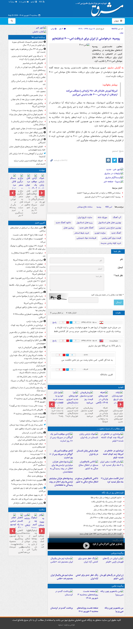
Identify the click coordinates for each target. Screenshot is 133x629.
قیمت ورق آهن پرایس (111, 238)
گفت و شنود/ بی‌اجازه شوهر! (31, 420)
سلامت (42, 509)
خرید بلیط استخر (81, 233)
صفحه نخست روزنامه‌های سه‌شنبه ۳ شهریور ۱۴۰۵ (87, 609)
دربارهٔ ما (12, 2)
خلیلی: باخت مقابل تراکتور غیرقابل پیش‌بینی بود (30, 309)
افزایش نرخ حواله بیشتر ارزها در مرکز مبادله (103, 513)
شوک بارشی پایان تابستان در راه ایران (87, 452)
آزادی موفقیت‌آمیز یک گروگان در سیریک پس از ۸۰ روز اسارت (61, 454)
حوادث (42, 170)
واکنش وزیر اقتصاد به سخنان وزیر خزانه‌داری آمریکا (30, 105)
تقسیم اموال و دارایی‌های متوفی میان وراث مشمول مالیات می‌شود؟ (27, 116)
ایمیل (120, 267)
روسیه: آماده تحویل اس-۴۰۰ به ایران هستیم (103, 196)
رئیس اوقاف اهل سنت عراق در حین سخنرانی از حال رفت (29, 134)
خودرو (120, 387)
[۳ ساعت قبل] (61, 597)
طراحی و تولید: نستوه (66, 624)
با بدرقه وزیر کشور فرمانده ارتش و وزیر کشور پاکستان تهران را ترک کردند (28, 58)
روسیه (99, 206)
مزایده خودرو (100, 233)
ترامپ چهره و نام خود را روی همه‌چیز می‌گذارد (29, 489)
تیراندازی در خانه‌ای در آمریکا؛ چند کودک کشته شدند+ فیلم (113, 454)
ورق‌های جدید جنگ (35, 476)
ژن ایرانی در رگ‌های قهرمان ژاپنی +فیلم (111, 576)
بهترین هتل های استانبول (109, 222)
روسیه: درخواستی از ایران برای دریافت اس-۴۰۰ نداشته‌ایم (86, 38)
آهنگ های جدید (86, 227)
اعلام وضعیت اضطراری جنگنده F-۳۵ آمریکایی (29, 316)
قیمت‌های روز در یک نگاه (112, 492)
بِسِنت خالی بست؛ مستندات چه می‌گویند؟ (26, 405)
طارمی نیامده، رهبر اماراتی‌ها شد (30, 376)
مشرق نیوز (100, 8)
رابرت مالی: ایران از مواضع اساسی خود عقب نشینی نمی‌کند (28, 298)
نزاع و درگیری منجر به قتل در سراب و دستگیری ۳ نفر (20, 203)
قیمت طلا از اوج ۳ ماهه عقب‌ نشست (28, 234)
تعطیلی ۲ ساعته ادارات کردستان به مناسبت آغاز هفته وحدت (30, 266)
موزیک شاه (102, 217)
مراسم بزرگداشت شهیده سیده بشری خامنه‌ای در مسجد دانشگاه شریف (29, 371)
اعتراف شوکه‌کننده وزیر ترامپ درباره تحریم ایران (29, 162)
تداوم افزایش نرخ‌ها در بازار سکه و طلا (106, 497)
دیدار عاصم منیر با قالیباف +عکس (29, 95)
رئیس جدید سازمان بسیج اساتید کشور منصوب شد (28, 90)
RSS (40, 2)
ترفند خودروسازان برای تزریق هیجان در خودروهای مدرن (118, 414)
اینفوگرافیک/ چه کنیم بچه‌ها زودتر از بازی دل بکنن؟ (34, 540)
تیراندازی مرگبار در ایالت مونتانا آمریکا (28, 260)
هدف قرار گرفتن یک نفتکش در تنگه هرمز (26, 332)
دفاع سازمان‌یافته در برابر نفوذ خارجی (28, 336)
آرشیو (33, 2)
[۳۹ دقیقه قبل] (111, 597)
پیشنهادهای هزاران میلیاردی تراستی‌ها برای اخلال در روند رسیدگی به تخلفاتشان (61, 482)
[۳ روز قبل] (101, 401)
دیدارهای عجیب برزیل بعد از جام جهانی (27, 99)
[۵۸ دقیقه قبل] (111, 440)
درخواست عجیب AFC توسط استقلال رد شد (28, 254)
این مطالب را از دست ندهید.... (110, 428)
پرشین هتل (69, 227)
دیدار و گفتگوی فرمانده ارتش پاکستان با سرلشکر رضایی (28, 123)
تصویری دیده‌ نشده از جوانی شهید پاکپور (27, 128)
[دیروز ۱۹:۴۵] (86, 468)
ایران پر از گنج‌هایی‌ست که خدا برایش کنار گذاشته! (27, 155)
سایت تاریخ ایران (85, 217)
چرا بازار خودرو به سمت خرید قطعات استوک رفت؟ (57, 412)
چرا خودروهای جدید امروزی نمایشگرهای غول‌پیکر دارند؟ (72, 412)
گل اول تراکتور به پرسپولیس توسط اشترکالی (30, 141)
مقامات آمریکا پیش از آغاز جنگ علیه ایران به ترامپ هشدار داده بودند (27, 357)
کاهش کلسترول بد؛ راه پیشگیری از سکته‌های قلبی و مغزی (20, 541)
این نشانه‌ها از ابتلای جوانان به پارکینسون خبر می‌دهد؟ (27, 541)
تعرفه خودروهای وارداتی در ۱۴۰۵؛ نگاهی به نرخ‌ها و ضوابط (102, 414)
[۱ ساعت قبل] (86, 440)
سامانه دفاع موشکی (84, 206)
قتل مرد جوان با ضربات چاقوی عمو (27, 199)
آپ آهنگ (117, 217)
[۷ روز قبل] (71, 401)
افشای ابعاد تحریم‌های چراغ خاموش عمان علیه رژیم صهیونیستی (27, 148)
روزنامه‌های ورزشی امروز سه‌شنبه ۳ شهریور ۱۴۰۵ (29, 400)
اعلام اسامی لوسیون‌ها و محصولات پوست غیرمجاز (13, 539)
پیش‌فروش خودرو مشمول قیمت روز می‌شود (87, 412)
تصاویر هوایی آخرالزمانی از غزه (107, 544)
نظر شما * (118, 275)
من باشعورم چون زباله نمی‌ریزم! (114, 609)
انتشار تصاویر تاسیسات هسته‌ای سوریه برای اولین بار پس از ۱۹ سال (28, 43)
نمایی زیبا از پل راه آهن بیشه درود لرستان (26, 424)
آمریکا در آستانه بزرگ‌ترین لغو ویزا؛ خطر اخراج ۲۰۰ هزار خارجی (28, 280)
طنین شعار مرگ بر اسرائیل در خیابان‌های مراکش (27, 229)
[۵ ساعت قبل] (116, 401)
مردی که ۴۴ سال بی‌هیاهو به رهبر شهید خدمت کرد (27, 51)
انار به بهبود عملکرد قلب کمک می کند (28, 495)
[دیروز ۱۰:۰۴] (61, 564)
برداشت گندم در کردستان (61, 608)
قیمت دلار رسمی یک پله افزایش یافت (106, 501)
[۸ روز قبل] (56, 399)
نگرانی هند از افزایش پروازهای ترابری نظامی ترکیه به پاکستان (29, 76)
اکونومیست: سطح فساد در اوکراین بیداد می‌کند (28, 240)
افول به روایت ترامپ (34, 321)
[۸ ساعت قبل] (41, 527)
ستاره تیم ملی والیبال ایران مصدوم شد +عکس (62, 576)
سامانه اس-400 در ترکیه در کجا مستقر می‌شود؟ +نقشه (99, 192)
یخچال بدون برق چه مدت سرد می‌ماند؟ (27, 110)
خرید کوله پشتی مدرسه (111, 243)
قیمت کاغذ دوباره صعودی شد (109, 521)
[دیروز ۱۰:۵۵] (111, 564)
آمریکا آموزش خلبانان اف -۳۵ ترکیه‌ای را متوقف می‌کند (91, 91)
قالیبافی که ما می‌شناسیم (33, 63)
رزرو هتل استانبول (85, 222)
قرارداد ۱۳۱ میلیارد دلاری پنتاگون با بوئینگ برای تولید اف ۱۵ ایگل (27, 247)
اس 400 (108, 206)
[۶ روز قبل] (86, 398)
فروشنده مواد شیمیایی (86, 238)
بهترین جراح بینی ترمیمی (110, 227)
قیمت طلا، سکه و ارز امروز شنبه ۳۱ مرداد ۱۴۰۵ (102, 525)
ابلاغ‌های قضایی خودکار (33, 457)
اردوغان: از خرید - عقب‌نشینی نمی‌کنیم (95, 94)
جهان (117, 21)
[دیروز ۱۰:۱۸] (86, 564)
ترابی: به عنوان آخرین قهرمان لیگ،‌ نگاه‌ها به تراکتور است (27, 287)
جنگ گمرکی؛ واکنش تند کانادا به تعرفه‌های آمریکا (31, 272)
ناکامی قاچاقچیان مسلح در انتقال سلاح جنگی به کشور (86, 480)
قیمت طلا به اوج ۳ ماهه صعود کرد (107, 529)
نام (121, 259)
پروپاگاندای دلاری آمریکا (33, 303)
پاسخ (54, 322)
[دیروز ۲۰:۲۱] (111, 468)
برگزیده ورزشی (117, 553)
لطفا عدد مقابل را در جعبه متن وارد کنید (107, 294)
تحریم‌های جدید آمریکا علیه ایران (29, 394)
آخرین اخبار (40, 223)
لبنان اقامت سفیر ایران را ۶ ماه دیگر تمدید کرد (112, 480)
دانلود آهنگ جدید (63, 222)
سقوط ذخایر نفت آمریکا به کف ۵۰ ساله (27, 499)
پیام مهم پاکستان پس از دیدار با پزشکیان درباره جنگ (27, 389)
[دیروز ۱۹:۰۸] (61, 468)
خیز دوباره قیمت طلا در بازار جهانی (107, 505)
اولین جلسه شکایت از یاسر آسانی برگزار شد (28, 83)
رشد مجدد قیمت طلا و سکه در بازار (107, 509)
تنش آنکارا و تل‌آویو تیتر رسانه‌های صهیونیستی (30, 342)
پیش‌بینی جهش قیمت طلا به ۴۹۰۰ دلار (105, 517)
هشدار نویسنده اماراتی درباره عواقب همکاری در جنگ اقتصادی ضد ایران (29, 438)
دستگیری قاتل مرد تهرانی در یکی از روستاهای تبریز (30, 69)
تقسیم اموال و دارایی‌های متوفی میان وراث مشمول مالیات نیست (27, 471)
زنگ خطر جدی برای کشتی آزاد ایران (87, 576)
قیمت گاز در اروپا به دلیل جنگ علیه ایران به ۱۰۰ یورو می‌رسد (27, 452)
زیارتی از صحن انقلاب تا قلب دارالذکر (28, 503)
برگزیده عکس (117, 586)
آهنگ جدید (116, 233)
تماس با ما (23, 2)
